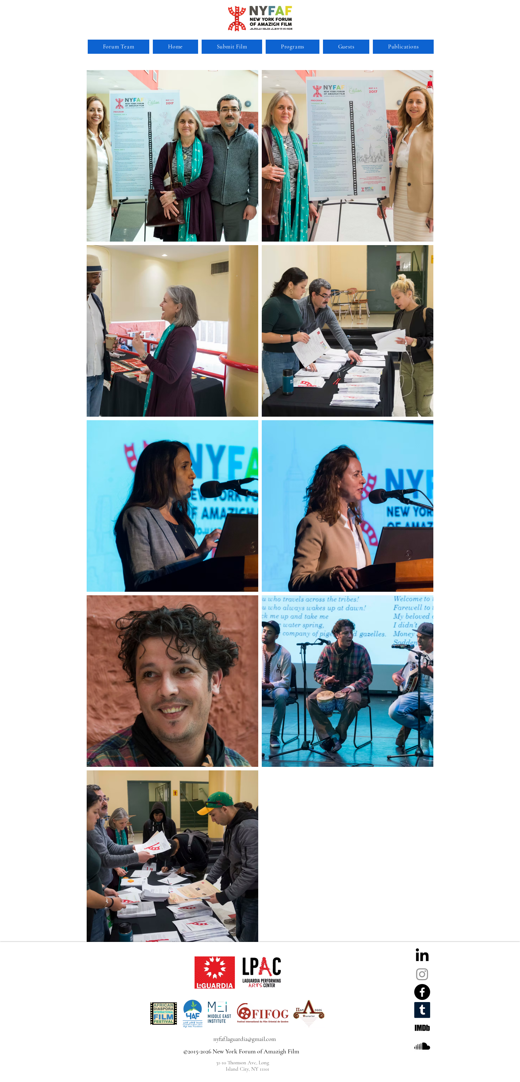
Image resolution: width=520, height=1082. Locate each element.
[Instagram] (422, 974)
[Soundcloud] (422, 1046)
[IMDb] (422, 1028)
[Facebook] (422, 992)
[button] (292, 46)
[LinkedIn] (422, 956)
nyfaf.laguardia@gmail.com (244, 1039)
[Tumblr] (422, 1010)
